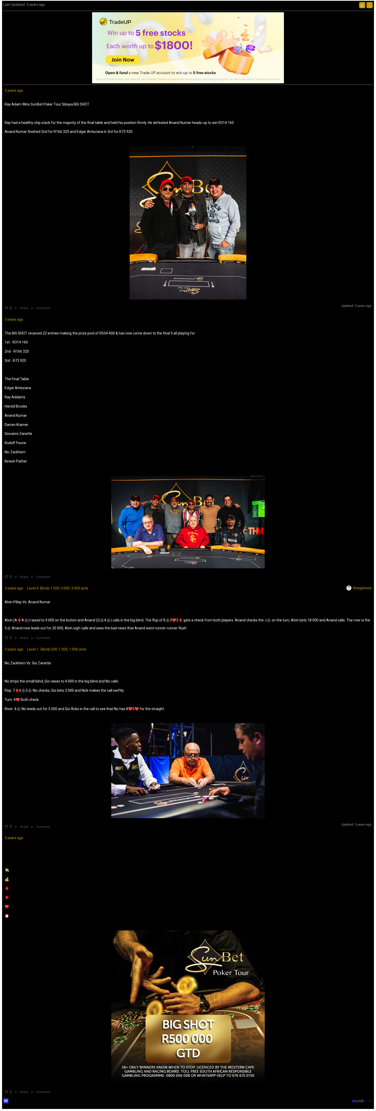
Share (24, 308)
